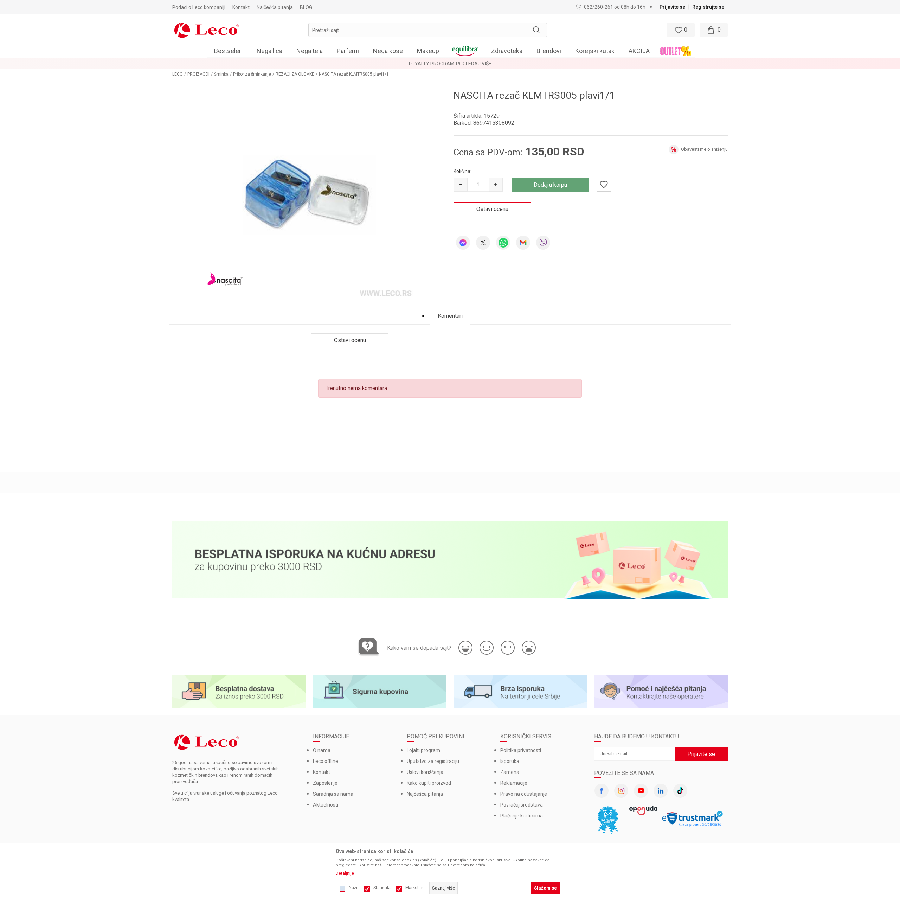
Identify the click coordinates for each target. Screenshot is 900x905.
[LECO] (206, 29)
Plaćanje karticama (521, 816)
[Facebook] (601, 791)
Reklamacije (513, 783)
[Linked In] (661, 791)
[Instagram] (621, 791)
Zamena (509, 772)
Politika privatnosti (520, 750)
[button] (427, 30)
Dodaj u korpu (550, 184)
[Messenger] (463, 243)
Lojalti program (423, 750)
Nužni (354, 888)
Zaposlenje (325, 783)
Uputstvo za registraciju (433, 761)
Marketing (415, 888)
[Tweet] (483, 243)
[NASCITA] (225, 279)
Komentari (450, 316)
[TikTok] (680, 791)
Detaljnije (345, 873)
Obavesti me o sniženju (704, 149)
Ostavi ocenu (492, 209)
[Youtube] (641, 791)
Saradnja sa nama (333, 794)
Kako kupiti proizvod (429, 783)
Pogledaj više (473, 63)
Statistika (382, 888)
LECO (177, 74)
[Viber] (543, 243)
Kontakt (321, 772)
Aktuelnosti (325, 805)
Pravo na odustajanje (523, 794)
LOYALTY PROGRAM (431, 63)
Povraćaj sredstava (521, 805)
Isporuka (509, 761)
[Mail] (523, 243)
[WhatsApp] (503, 243)
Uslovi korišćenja (425, 772)
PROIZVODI (198, 74)
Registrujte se (708, 7)
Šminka (221, 74)
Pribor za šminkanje (252, 74)
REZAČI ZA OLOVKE (295, 74)
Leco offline (325, 761)
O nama (321, 750)
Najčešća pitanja (425, 794)
